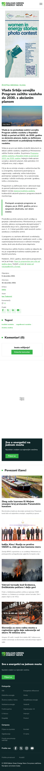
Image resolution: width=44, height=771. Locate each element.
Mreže (25, 695)
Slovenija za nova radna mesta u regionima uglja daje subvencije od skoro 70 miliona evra (21, 630)
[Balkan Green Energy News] (13, 4)
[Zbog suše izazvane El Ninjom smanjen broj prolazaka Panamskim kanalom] (22, 487)
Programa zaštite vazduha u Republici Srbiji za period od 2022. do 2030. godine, (20, 156)
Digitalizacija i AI (29, 709)
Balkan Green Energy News (17, 763)
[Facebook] (4, 311)
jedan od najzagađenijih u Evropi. (18, 265)
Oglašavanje (6, 734)
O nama (26, 734)
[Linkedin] (14, 311)
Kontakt (26, 729)
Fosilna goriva (7, 709)
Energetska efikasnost (31, 691)
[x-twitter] (21, 748)
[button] (40, 4)
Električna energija (8, 695)
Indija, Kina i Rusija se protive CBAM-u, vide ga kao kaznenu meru (21, 545)
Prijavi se (12, 456)
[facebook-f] (15, 748)
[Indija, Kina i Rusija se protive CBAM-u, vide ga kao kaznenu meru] (22, 530)
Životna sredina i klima (14, 85)
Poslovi (26, 718)
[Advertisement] (22, 397)
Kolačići (21, 757)
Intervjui (26, 714)
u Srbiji (21, 264)
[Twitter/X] (9, 311)
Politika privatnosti (8, 757)
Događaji (5, 718)
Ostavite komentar (22, 352)
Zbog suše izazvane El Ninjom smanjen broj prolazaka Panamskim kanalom (21, 504)
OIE (3, 691)
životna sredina (7, 328)
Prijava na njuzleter (8, 729)
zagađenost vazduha (23, 324)
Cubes (18, 766)
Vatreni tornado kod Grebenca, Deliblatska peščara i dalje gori (19, 586)
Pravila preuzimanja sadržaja (8, 739)
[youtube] (32, 748)
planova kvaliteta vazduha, (24, 191)
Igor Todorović (7, 296)
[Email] (19, 311)
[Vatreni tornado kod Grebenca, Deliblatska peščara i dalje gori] (22, 570)
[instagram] (26, 748)
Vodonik (26, 704)
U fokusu (5, 714)
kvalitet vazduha (8, 324)
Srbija (4, 290)
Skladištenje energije (30, 700)
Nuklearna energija (8, 704)
